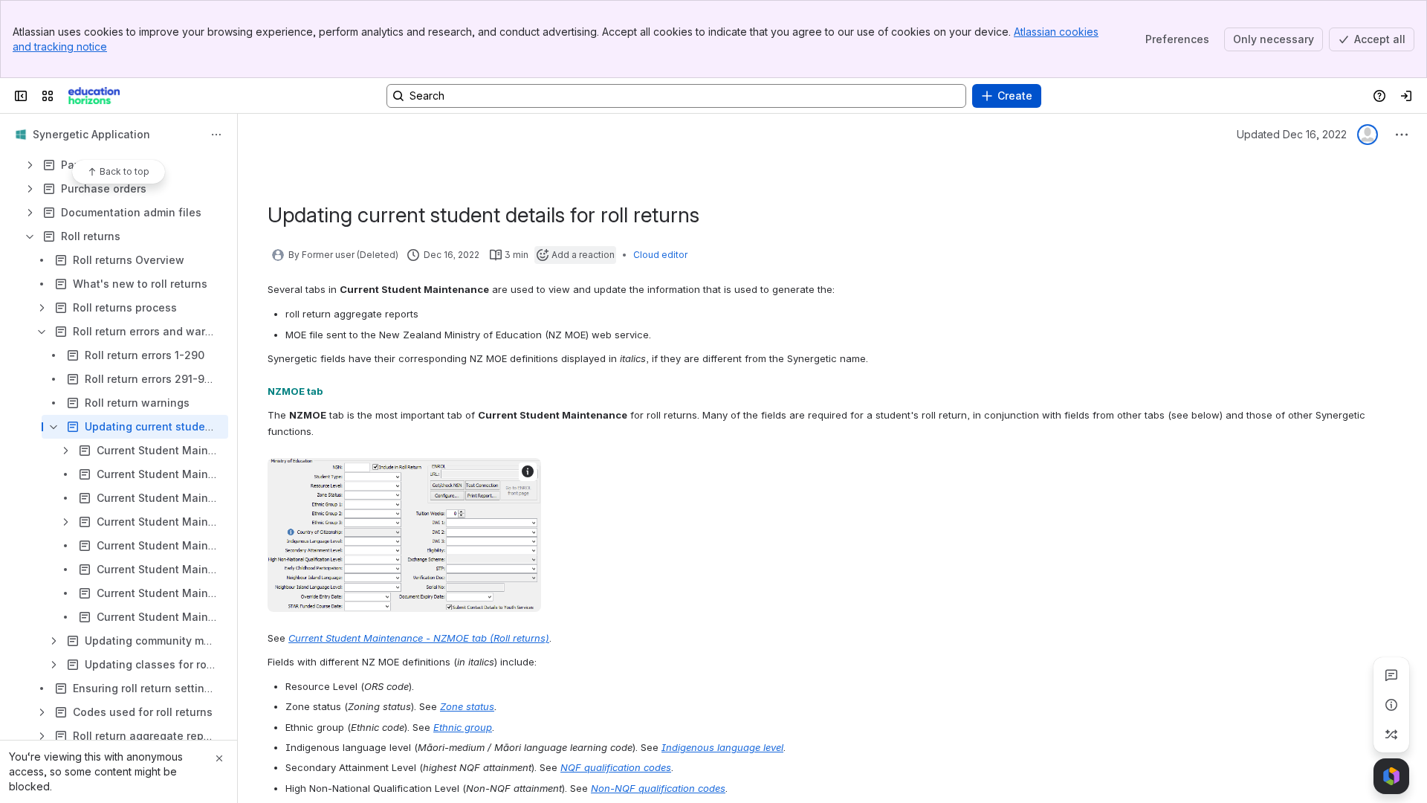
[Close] (219, 758)
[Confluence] (94, 96)
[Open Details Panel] (1391, 705)
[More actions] (216, 134)
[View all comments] (1391, 675)
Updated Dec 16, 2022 (1292, 134)
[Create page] (1391, 734)
